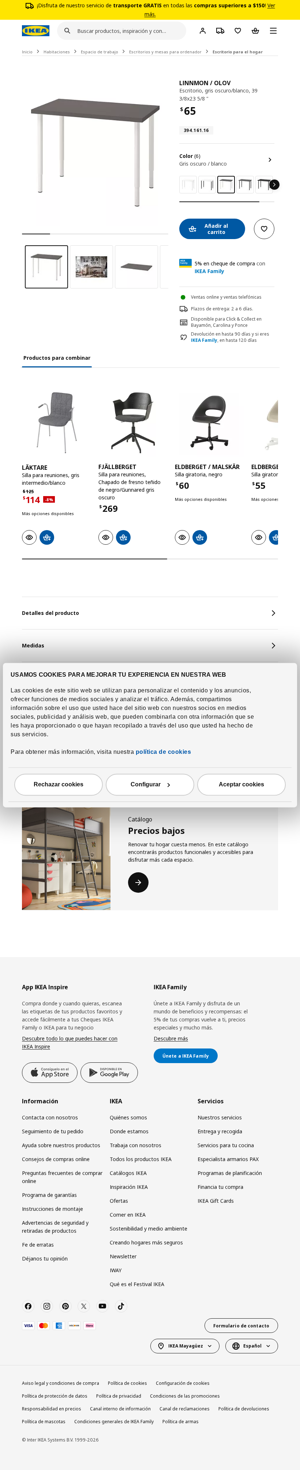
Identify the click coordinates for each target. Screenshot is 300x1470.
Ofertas (119, 1200)
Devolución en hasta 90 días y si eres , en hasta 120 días (230, 337)
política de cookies (162, 752)
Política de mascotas (43, 1421)
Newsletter (123, 1256)
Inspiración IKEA (129, 1186)
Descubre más (171, 1038)
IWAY (115, 1270)
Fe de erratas (38, 1244)
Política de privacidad (118, 1396)
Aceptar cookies (241, 784)
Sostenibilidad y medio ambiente (148, 1228)
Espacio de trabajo (99, 51)
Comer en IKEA (128, 1214)
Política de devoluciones (243, 1409)
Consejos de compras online (56, 1159)
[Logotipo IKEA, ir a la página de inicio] (35, 30)
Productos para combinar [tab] (56, 357)
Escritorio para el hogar (238, 51)
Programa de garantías (49, 1194)
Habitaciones (57, 51)
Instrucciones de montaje (52, 1208)
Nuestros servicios (220, 1117)
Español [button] (252, 1346)
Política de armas (180, 1421)
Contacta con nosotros (50, 1117)
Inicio (27, 51)
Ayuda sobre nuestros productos (61, 1145)
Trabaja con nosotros (135, 1145)
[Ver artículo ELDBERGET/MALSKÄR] (209, 422)
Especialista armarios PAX (228, 1159)
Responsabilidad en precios (51, 1409)
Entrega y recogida (220, 1131)
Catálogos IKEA (128, 1172)
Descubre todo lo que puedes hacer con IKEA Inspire (69, 1042)
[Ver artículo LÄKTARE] (56, 422)
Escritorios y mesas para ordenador (165, 51)
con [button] (230, 267)
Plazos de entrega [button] (210, 309)
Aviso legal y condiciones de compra (60, 1383)
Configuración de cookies (183, 1383)
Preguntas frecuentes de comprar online (62, 1176)
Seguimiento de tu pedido (52, 1131)
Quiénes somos (128, 1117)
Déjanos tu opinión (45, 1258)
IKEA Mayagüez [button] (185, 1346)
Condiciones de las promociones (185, 1396)
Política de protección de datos (54, 1396)
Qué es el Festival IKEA (137, 1284)
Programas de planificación (230, 1172)
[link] (188, 184)
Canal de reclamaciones (185, 1409)
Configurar (146, 784)
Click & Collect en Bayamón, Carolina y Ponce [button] (226, 322)
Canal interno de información (120, 1409)
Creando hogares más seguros (146, 1242)
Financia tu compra (220, 1186)
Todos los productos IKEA (141, 1159)
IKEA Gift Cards (216, 1200)
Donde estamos (129, 1131)
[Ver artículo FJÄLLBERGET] (133, 422)
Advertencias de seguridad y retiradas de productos (55, 1226)
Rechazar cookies (58, 784)
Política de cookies (127, 1383)
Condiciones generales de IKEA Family (114, 1421)
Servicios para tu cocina (226, 1145)
